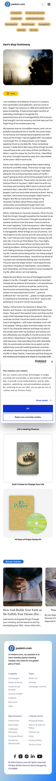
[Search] (42, 4)
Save (12, 93)
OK (27, 408)
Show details (42, 400)
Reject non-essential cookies (28, 417)
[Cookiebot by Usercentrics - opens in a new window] (35, 361)
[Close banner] (52, 362)
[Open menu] (49, 4)
